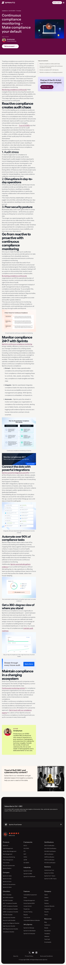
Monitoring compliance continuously (14, 89)
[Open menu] (63, 2)
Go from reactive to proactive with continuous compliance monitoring (51, 66)
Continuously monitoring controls (13, 688)
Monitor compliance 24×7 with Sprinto (49, 70)
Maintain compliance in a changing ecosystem (51, 72)
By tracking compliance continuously (14, 276)
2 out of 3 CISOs (24, 125)
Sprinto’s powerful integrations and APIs (15, 473)
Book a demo (57, 2)
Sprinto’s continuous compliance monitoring (17, 344)
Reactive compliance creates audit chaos (50, 63)
